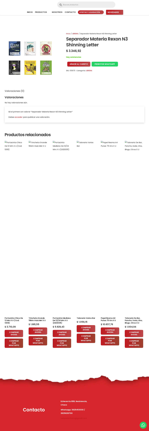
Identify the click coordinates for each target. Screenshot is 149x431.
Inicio (68, 33)
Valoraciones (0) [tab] (14, 91)
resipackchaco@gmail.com (74, 418)
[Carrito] (141, 4)
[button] (48, 12)
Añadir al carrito (79, 64)
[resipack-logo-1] (18, 4)
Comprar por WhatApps (14, 343)
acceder (19, 117)
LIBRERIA (75, 33)
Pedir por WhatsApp (105, 64)
